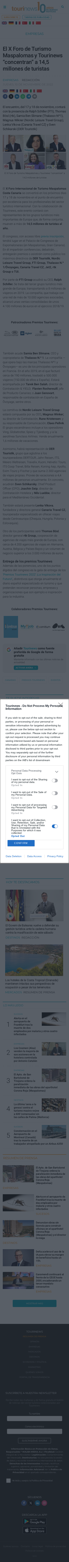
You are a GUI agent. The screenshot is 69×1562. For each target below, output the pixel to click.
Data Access (34, 856)
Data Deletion (14, 856)
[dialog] (34, 781)
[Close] (61, 706)
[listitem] (34, 771)
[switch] (55, 780)
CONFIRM (21, 843)
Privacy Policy (55, 856)
